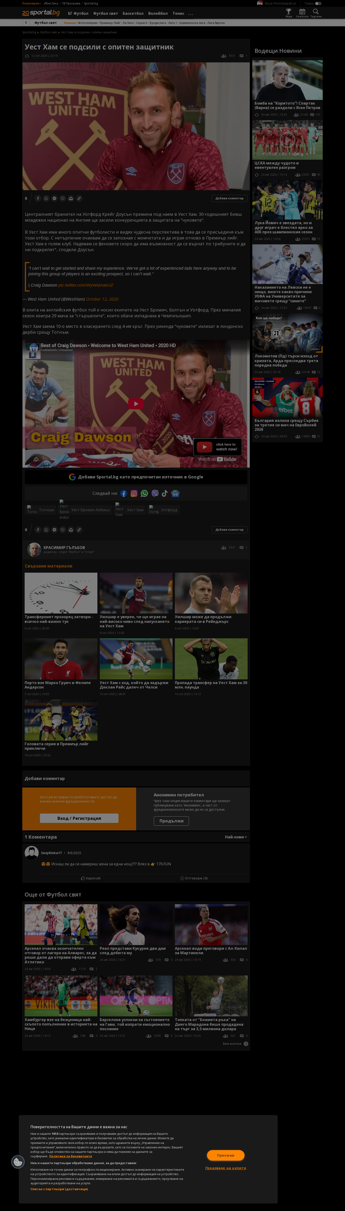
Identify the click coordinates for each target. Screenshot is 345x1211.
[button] (18, 1161)
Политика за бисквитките (70, 1156)
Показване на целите (225, 1168)
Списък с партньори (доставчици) (59, 1189)
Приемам (225, 1155)
